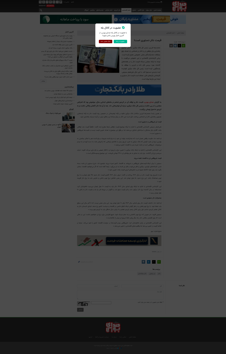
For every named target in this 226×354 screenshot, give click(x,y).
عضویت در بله (120, 41)
